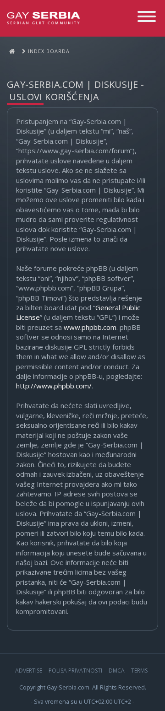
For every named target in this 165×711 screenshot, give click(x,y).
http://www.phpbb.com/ (54, 385)
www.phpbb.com (90, 327)
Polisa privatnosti (75, 670)
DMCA (117, 670)
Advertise (28, 670)
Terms (139, 670)
